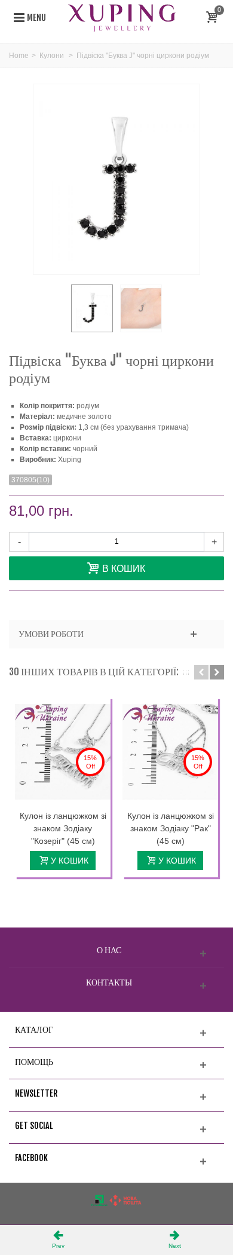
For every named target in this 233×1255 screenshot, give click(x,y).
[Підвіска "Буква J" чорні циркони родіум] (92, 308)
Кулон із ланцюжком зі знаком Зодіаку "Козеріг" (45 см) (63, 828)
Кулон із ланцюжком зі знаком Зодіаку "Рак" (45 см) (170, 828)
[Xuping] (122, 17)
